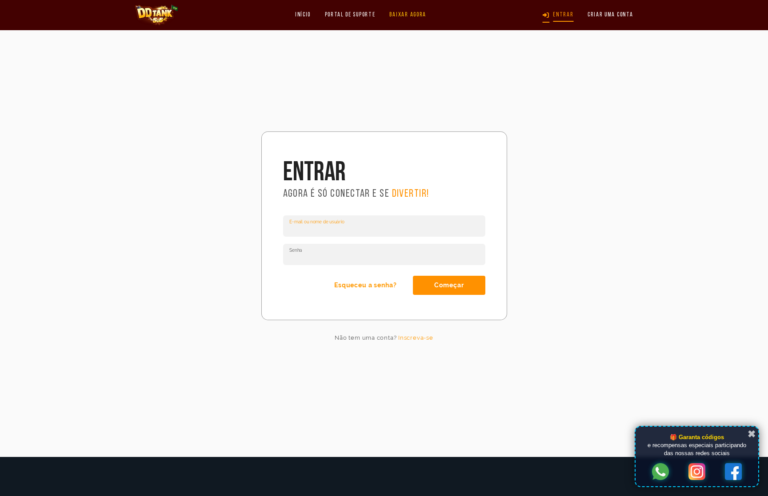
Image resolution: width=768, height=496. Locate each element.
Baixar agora (407, 15)
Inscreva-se (415, 337)
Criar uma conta (610, 15)
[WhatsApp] (660, 472)
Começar (449, 285)
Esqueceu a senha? (365, 285)
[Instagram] (696, 472)
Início (303, 15)
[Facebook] (733, 472)
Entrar (563, 15)
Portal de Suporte (350, 15)
